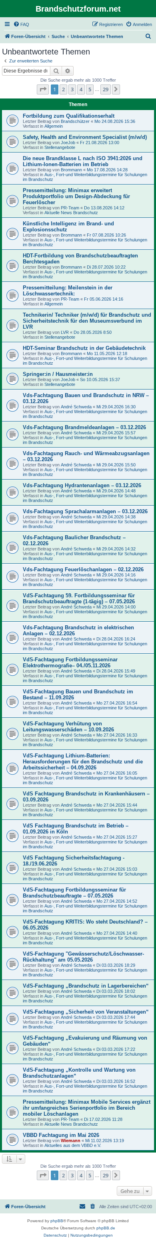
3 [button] (72, 89)
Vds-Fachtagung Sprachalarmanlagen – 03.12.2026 (85, 511)
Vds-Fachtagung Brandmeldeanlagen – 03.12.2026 (84, 427)
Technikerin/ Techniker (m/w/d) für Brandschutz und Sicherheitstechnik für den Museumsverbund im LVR (87, 321)
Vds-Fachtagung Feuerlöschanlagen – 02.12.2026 (83, 569)
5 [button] (89, 89)
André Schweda (76, 406)
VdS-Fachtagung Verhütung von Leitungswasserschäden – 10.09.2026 (68, 727)
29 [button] (105, 89)
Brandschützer (75, 121)
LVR (65, 332)
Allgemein (53, 126)
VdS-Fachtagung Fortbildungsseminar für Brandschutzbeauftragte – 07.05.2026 (74, 893)
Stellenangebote (59, 147)
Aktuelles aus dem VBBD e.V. (72, 1145)
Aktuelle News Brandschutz (71, 212)
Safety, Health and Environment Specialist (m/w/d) (85, 137)
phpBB (56, 1221)
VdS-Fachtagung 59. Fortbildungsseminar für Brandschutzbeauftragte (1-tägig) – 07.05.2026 (79, 598)
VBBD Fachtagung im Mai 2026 (61, 1135)
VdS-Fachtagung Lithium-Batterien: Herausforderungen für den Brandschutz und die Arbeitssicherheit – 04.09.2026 (83, 762)
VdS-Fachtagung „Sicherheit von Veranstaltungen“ (86, 1012)
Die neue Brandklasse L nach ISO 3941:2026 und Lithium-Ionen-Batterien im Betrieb (82, 161)
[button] (43, 89)
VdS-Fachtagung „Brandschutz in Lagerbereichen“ (86, 986)
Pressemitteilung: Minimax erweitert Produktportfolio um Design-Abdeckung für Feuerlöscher (76, 196)
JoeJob (68, 142)
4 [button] (81, 89)
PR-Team (70, 207)
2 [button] (63, 89)
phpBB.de (105, 1228)
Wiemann (70, 1140)
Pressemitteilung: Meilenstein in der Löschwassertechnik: (67, 291)
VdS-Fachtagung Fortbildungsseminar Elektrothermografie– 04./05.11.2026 (70, 663)
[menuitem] (21, 24)
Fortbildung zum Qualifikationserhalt (68, 116)
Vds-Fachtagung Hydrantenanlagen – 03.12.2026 (82, 485)
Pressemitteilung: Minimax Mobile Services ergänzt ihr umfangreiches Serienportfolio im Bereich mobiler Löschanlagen (86, 1108)
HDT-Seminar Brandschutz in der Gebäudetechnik (84, 348)
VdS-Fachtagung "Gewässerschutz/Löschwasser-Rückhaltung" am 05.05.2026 (83, 957)
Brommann (71, 169)
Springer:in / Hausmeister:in (58, 374)
